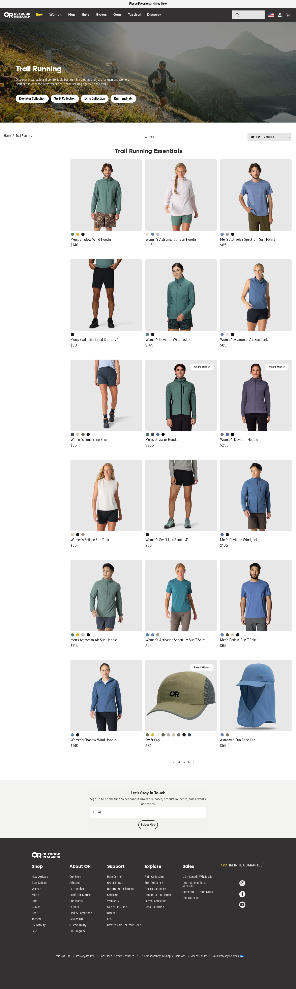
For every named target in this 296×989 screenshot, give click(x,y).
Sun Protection (154, 883)
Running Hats (123, 98)
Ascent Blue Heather (222, 234)
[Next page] (194, 762)
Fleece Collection (155, 889)
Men (71, 15)
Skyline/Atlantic (157, 434)
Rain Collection (154, 877)
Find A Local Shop (80, 913)
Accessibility (199, 956)
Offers (111, 913)
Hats (34, 901)
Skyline (152, 234)
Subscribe (148, 824)
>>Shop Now (159, 3)
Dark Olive (227, 634)
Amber (77, 234)
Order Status (115, 883)
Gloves (36, 907)
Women (55, 15)
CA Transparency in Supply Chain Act (163, 956)
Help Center (114, 877)
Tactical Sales (190, 898)
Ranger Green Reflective (147, 734)
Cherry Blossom (147, 234)
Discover (154, 15)
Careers (74, 907)
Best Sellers (39, 883)
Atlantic (72, 434)
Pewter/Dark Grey (168, 734)
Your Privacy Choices (226, 956)
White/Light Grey (157, 734)
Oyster (77, 434)
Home (7, 135)
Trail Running (24, 135)
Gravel (227, 734)
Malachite (72, 234)
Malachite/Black (147, 434)
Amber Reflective (152, 734)
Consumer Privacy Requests (117, 956)
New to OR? (77, 919)
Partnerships (77, 889)
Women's (37, 889)
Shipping (112, 895)
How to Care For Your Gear (124, 925)
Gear (35, 913)
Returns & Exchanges (120, 889)
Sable (83, 534)
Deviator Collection (32, 98)
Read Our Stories (80, 895)
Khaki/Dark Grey (173, 734)
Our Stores (76, 901)
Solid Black (163, 434)
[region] (148, 4)
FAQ (109, 919)
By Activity (39, 925)
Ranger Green (83, 434)
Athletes (74, 883)
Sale (34, 931)
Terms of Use (62, 956)
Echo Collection (94, 98)
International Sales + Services (195, 885)
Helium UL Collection (158, 895)
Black (83, 234)
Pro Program (77, 931)
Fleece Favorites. (140, 3)
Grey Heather (227, 234)
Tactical (36, 919)
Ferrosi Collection (156, 901)
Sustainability (78, 925)
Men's (35, 895)
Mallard (147, 634)
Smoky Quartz (222, 434)
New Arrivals (40, 877)
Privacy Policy (85, 956)
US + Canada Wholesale (197, 877)
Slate (157, 234)
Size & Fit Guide (117, 907)
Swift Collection (65, 98)
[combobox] (248, 14)
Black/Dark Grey (184, 734)
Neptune (147, 334)
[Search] (225, 14)
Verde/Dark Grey (163, 734)
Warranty (113, 901)
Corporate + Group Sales (197, 892)
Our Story (75, 877)
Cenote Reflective (189, 734)
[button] (288, 14)
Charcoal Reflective (178, 734)
